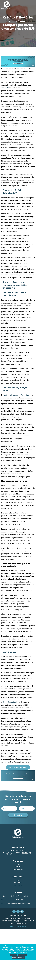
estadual (4, 88)
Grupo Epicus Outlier (10, 702)
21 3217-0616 (19, 899)
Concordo (13, 955)
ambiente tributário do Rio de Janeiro (17, 395)
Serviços (18, 867)
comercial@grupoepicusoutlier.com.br (19, 903)
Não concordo (22, 955)
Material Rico (18, 882)
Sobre (18, 864)
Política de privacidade (18, 926)
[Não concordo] (34, 952)
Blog (18, 880)
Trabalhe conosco (18, 869)
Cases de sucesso (18, 885)
